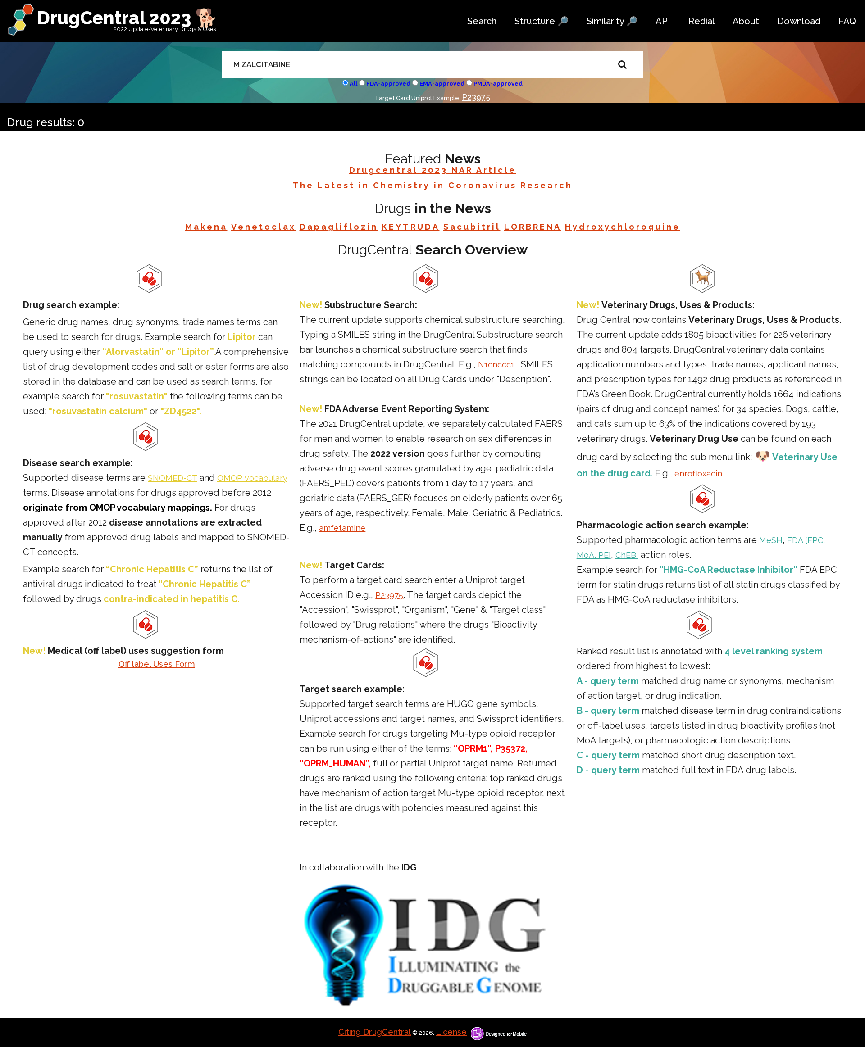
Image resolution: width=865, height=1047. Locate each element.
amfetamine (342, 528)
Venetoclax (263, 226)
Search (481, 21)
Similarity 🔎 (612, 21)
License (451, 1032)
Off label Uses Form (156, 664)
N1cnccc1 (497, 364)
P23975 (476, 97)
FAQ (847, 21)
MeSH (771, 540)
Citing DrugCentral (374, 1032)
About (746, 21)
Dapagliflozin (339, 226)
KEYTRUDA (411, 226)
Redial (701, 21)
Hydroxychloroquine (622, 226)
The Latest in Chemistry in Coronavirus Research (432, 185)
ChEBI (626, 555)
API (663, 21)
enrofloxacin (698, 473)
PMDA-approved (498, 83)
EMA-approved (441, 83)
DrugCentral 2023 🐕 (127, 17)
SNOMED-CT (172, 478)
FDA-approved (388, 83)
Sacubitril (472, 226)
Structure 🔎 (541, 21)
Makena (206, 226)
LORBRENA (532, 226)
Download (798, 21)
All (353, 83)
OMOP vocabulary (252, 478)
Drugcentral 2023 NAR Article (432, 170)
